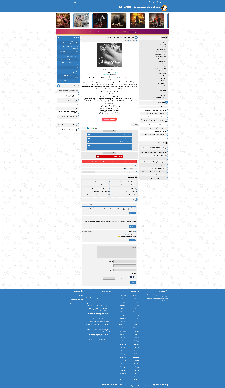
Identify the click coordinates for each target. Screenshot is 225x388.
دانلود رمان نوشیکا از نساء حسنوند (70, 121)
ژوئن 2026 (136, 299)
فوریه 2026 (136, 305)
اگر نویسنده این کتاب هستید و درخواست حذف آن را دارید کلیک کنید (108, 162)
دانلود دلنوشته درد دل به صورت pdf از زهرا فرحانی (109, 91)
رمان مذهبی (163, 95)
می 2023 (124, 341)
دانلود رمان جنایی (162, 64)
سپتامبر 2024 (122, 325)
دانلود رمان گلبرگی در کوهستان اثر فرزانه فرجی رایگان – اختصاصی (68, 116)
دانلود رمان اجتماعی (161, 47)
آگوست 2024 (136, 328)
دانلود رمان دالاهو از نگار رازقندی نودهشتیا (68, 80)
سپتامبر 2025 (136, 312)
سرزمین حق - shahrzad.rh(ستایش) (100, 188)
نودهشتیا (81, 295)
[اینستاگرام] (70, 303)
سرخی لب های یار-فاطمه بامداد (159, 155)
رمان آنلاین (163, 78)
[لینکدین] (88, 128)
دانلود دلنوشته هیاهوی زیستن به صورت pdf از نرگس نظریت (120, 37)
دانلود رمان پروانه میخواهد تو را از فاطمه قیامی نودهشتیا (154, 172)
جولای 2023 (123, 338)
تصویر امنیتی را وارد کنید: (122, 278)
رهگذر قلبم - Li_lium (132, 194)
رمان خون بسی (163, 90)
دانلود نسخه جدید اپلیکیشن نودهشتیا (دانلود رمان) (125, 182)
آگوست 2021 (123, 367)
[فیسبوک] (82, 128)
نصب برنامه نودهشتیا (109, 119)
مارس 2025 (136, 318)
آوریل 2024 (136, 331)
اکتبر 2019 (136, 380)
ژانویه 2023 (123, 347)
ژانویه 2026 (123, 305)
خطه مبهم (164, 138)
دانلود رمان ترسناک (162, 59)
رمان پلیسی (163, 85)
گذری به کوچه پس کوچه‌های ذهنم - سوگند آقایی (97, 194)
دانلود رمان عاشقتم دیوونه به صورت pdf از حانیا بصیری (154, 125)
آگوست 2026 (136, 295)
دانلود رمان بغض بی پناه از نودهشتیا (158, 175)
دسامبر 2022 (136, 351)
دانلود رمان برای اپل (161, 49)
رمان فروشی (163, 92)
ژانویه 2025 (136, 321)
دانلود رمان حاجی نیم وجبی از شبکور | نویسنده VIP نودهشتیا (69, 96)
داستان (164, 42)
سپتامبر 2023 (122, 334)
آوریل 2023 (136, 344)
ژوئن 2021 (123, 370)
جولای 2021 (136, 370)
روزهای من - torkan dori (103, 185)
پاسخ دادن (132, 213)
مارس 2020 (136, 377)
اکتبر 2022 (136, 354)
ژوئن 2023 (136, 341)
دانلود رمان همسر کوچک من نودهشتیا (158, 165)
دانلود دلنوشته (127, 78)
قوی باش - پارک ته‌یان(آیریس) (101, 191)
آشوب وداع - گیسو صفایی (131, 191)
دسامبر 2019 (123, 377)
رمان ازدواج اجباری (162, 83)
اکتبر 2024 (136, 325)
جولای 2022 (123, 357)
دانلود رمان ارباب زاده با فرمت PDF (159, 168)
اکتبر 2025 (123, 308)
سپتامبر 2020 (122, 373)
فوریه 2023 (136, 347)
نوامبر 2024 (123, 321)
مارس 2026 (123, 302)
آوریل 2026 (136, 302)
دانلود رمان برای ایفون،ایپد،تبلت (159, 54)
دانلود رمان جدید (162, 61)
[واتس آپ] (93, 128)
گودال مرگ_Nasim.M (162, 107)
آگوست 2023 (136, 338)
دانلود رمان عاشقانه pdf (160, 68)
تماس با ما (145, 2)
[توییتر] (85, 128)
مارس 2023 (123, 344)
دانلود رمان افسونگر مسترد (161, 131)
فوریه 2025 (123, 318)
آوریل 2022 (136, 364)
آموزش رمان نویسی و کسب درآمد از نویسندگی (98, 182)
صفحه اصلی (162, 2)
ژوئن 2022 (136, 360)
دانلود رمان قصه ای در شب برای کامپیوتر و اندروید (155, 113)
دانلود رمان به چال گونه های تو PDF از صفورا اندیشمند (154, 159)
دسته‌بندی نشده (162, 73)
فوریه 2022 (136, 367)
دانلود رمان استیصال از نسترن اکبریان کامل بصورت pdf (154, 152)
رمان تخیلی (163, 88)
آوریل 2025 (123, 315)
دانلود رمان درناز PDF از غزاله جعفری (158, 128)
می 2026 (124, 299)
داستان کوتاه (163, 44)
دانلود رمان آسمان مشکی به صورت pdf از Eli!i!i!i (156, 134)
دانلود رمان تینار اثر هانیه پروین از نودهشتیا (157, 178)
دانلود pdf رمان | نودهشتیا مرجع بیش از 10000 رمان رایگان (136, 384)
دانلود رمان (154, 2)
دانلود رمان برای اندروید (160, 51)
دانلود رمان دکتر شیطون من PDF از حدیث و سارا (155, 162)
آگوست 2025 (123, 312)
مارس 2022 (123, 364)
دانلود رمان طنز (163, 66)
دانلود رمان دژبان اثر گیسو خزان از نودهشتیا (157, 117)
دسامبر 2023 (123, 331)
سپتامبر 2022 (122, 354)
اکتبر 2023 (136, 334)
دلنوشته (126, 40)
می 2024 (124, 328)
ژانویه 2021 (136, 373)
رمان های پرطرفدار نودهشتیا (159, 97)
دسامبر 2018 (123, 380)
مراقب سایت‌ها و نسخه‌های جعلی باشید (110, 32)
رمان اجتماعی (163, 80)
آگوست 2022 (136, 357)
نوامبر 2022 (123, 351)
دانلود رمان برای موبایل (161, 56)
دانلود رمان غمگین (162, 71)
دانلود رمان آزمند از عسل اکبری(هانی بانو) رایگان (156, 110)
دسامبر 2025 (136, 308)
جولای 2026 (123, 295)
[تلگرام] (90, 128)
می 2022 (124, 360)
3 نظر (124, 169)
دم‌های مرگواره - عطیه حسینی (130, 188)
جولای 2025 (136, 315)
